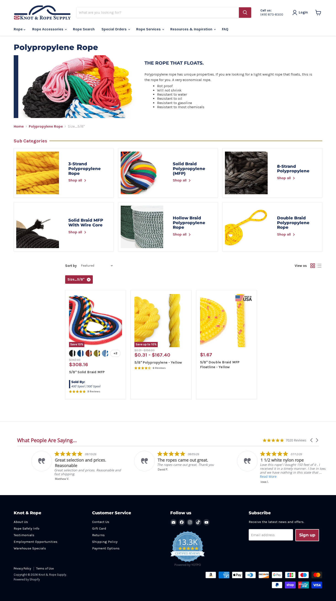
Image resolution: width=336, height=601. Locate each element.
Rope (19, 29)
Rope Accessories (48, 29)
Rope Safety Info (26, 528)
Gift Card (99, 528)
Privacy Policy (22, 568)
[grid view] (312, 265)
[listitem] (63, 466)
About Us (21, 522)
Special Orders (114, 29)
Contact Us (100, 522)
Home (19, 126)
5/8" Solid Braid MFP (87, 372)
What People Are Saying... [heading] (47, 440)
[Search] (245, 12)
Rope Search (84, 29)
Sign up (307, 535)
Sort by (71, 266)
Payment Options (106, 548)
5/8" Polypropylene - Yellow (158, 362)
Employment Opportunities (35, 542)
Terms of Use (45, 568)
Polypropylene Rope (46, 126)
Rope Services (149, 29)
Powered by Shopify (27, 579)
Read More (254, 476)
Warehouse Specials (30, 548)
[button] (312, 440)
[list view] (319, 265)
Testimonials (24, 535)
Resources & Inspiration (191, 29)
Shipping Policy (104, 542)
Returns (98, 535)
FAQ (225, 29)
